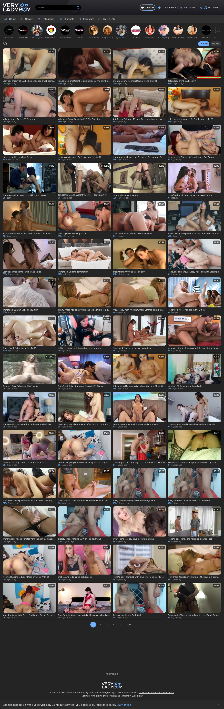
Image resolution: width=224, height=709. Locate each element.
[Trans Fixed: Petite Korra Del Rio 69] (29, 333)
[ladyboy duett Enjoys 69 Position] (29, 105)
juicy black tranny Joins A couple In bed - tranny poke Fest (193, 348)
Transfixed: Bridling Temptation (73, 272)
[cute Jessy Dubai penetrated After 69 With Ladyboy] (29, 486)
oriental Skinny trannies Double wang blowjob (135, 81)
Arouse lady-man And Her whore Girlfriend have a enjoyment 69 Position (138, 310)
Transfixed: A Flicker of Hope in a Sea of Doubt (190, 195)
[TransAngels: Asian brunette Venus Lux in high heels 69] (29, 524)
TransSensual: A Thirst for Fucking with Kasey (24, 195)
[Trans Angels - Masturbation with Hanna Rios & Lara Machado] (84, 486)
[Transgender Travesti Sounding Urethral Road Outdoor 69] (194, 601)
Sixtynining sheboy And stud (127, 615)
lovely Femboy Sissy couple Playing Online (133, 539)
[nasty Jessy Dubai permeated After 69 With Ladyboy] (84, 410)
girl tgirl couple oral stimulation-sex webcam (79, 348)
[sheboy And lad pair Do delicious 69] (84, 563)
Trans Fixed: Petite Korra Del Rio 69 (19, 348)
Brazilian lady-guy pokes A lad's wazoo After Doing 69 (193, 234)
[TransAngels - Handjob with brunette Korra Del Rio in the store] (139, 563)
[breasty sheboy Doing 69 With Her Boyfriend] (84, 524)
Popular (204, 43)
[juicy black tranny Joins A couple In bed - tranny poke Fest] (194, 333)
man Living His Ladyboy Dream (18, 157)
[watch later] (6, 52)
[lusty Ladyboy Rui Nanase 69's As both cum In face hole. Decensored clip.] (29, 219)
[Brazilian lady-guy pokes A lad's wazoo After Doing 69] (194, 219)
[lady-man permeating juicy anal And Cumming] (139, 410)
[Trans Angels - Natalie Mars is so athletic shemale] (194, 410)
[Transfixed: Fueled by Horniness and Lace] (139, 333)
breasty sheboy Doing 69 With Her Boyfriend (79, 539)
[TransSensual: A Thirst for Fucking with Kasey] (29, 181)
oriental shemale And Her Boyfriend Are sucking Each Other (138, 157)
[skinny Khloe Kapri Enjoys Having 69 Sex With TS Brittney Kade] (84, 295)
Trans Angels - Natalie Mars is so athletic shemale (191, 424)
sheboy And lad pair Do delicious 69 (75, 577)
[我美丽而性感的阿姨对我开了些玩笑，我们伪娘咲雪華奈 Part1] (84, 181)
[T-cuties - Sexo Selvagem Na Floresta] (29, 372)
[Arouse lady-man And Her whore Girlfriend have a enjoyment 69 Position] (139, 295)
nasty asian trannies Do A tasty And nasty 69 (79, 157)
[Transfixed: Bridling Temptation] (84, 257)
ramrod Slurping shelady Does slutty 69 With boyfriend (84, 462)
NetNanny (126, 695)
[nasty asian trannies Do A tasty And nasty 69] (84, 143)
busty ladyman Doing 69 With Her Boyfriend (189, 501)
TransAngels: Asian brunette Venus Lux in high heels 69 (29, 539)
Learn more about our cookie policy (156, 692)
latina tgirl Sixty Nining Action (72, 234)
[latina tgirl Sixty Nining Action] (84, 219)
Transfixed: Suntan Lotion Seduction (20, 310)
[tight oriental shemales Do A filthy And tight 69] (194, 105)
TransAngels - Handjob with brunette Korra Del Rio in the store (138, 577)
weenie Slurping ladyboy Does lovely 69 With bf (26, 577)
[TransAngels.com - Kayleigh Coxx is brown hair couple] (139, 448)
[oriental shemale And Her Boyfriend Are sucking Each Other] (139, 143)
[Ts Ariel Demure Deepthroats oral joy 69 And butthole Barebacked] (84, 66)
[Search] (78, 7)
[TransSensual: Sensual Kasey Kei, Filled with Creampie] (194, 257)
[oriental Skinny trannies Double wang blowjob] (139, 66)
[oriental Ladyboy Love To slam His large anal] (29, 448)
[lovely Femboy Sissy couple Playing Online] (139, 524)
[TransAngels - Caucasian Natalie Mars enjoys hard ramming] (84, 601)
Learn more (123, 705)
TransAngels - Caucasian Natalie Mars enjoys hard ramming (83, 615)
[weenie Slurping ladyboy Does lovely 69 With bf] (29, 563)
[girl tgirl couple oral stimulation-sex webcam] (84, 333)
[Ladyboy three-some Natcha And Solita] (29, 257)
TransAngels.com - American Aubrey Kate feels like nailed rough (29, 424)
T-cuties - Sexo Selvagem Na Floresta (20, 386)
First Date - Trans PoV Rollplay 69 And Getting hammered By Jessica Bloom (194, 462)
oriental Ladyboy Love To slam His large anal (24, 462)
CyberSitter (137, 695)
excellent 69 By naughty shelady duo (185, 386)
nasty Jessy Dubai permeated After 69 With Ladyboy (83, 424)
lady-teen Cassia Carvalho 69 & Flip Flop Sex (79, 119)
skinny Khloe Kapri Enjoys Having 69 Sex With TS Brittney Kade (83, 310)
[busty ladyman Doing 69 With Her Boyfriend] (194, 486)
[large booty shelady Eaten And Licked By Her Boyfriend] (29, 601)
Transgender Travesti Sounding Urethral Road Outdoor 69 (193, 615)
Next (129, 624)
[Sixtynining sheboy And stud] (139, 601)
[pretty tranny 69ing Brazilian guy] (139, 257)
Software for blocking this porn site (99, 695)
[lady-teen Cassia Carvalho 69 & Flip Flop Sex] (84, 105)
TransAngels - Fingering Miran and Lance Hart (190, 539)
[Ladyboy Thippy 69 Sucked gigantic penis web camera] (29, 66)
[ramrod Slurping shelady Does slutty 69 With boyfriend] (84, 448)
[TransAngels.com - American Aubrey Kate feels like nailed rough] (29, 410)
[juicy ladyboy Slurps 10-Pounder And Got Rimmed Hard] (194, 143)
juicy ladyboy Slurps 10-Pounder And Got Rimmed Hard (193, 157)
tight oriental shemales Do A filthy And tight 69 (190, 119)
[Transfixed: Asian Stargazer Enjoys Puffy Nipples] (84, 372)
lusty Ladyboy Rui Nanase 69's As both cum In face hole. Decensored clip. (29, 234)
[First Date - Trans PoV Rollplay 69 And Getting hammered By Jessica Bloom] (194, 448)
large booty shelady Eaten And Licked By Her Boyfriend (29, 615)
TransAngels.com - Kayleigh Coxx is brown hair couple (139, 462)
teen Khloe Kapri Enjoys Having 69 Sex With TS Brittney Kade (194, 577)
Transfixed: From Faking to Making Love (132, 234)
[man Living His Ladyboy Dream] (29, 143)
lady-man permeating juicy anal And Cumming (135, 424)
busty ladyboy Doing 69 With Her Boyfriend (134, 501)
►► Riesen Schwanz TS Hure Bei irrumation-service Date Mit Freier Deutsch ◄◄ (138, 119)
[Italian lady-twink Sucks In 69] (194, 66)
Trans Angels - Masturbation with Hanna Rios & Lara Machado (83, 501)
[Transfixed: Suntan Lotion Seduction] (29, 295)
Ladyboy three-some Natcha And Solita (22, 272)
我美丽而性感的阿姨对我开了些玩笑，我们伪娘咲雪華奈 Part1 (83, 195)
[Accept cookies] (218, 705)
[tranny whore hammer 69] (139, 181)
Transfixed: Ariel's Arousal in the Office (186, 310)
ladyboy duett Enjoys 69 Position (19, 119)
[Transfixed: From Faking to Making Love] (139, 219)
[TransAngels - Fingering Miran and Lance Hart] (194, 524)
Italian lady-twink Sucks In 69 (182, 81)
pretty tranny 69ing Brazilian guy (129, 272)
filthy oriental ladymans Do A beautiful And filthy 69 (138, 386)
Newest (216, 43)
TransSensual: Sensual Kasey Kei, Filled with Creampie (193, 272)
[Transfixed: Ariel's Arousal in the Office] (194, 295)
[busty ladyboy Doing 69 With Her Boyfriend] (139, 486)
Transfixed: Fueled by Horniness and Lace (133, 348)
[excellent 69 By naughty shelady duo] (194, 372)
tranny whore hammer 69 (125, 195)
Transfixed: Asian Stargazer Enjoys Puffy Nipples (81, 386)
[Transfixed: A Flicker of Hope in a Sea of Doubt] (194, 181)
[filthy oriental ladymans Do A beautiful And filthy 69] (139, 372)
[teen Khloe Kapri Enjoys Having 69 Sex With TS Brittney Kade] (194, 563)
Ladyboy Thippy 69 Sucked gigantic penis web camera (28, 81)
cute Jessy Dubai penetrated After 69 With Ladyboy (27, 501)
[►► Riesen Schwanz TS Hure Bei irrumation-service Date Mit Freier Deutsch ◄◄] (139, 105)
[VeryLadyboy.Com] (17, 7)
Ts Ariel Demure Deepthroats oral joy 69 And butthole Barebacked (84, 81)
